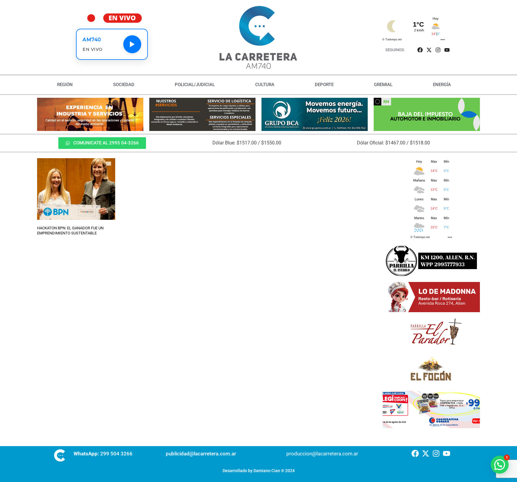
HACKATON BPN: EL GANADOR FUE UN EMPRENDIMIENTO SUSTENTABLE (70, 230)
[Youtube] (447, 50)
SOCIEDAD (123, 84)
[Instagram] (438, 50)
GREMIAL (383, 84)
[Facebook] (420, 50)
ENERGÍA (442, 84)
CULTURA (264, 84)
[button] (500, 465)
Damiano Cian (266, 470)
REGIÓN (65, 84)
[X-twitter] (429, 50)
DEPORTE (324, 84)
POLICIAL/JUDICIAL (195, 84)
